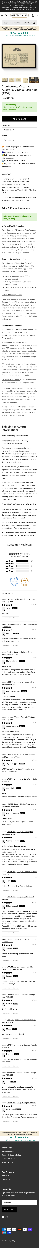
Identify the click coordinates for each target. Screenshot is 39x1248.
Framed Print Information (12, 325)
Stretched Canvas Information (14, 259)
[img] (19, 554)
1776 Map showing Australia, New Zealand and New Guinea (18, 968)
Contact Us (6, 1179)
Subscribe (9, 1210)
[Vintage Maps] (19, 15)
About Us (5, 1176)
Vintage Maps (11, 1241)
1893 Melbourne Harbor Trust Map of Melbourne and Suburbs (19, 805)
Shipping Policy (8, 1151)
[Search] (7, 15)
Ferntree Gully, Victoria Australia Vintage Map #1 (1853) (17, 653)
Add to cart (19, 119)
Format (4, 135)
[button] (10, 561)
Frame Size (6, 125)
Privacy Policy (7, 1162)
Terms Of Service (8, 1159)
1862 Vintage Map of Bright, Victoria (21, 1102)
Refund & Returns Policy (11, 1155)
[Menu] (2, 15)
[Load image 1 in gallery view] (19, 56)
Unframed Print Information (13, 226)
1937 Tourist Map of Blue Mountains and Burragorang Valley (18, 755)
